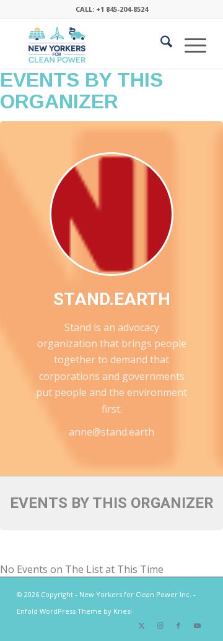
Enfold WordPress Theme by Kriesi (74, 611)
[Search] (160, 44)
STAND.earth (111, 299)
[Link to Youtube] (197, 625)
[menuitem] (160, 44)
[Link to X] (141, 625)
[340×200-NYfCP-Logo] (92, 44)
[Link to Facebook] (178, 625)
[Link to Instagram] (160, 625)
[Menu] (189, 44)
